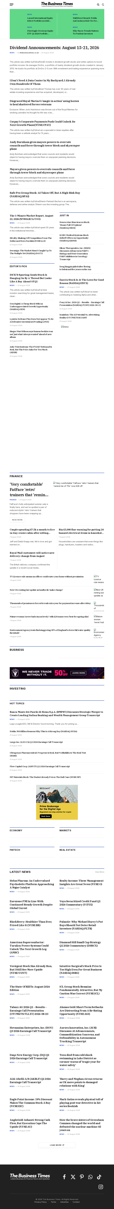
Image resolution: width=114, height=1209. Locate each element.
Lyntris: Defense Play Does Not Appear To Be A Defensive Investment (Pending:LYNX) (32, 320)
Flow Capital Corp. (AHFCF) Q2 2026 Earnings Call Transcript (40, 766)
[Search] (98, 4)
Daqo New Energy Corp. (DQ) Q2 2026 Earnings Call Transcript (29, 1056)
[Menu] (11, 4)
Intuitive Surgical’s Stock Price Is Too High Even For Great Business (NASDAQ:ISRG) (81, 970)
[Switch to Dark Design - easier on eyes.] (102, 4)
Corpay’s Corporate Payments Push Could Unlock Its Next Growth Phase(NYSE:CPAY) (42, 123)
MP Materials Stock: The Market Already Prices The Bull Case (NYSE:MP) (45, 777)
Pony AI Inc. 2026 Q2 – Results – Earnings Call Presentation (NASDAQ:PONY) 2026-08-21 (82, 303)
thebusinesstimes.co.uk (29, 53)
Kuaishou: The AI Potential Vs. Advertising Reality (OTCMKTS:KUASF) (80, 316)
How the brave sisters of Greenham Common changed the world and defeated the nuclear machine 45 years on (82, 1125)
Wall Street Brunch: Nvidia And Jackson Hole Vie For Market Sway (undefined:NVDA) (85, 19)
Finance (13, 500)
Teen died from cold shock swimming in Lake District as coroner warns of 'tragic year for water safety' (80, 1060)
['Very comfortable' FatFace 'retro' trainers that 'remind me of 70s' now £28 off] (78, 496)
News (29, 14)
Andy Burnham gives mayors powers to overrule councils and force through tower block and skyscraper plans (45, 145)
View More (99, 872)
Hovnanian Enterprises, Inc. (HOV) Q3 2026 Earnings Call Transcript (31, 1029)
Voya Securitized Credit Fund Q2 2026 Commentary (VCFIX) (80, 903)
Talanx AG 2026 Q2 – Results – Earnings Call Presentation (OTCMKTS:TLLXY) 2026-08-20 (29, 1011)
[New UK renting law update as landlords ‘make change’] (99, 593)
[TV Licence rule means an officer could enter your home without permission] (99, 579)
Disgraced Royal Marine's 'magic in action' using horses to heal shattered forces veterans (44, 102)
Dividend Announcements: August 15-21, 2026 (54, 47)
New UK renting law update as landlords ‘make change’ (36, 590)
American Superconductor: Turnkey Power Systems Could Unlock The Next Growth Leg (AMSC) (29, 947)
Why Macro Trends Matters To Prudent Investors (86, 32)
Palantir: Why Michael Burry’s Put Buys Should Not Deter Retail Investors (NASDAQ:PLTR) (81, 925)
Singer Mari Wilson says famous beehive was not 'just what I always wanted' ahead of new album (31, 334)
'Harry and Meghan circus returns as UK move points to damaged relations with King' (81, 1082)
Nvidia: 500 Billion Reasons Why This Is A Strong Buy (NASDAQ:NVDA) (43, 731)
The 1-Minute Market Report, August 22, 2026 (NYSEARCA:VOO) (31, 217)
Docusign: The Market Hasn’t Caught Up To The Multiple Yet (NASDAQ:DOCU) (31, 252)
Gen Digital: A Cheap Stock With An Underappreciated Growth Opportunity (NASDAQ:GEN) (29, 306)
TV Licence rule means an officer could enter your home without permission (47, 576)
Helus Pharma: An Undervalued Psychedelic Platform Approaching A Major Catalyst (32, 884)
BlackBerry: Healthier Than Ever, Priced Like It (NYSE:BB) (31, 923)
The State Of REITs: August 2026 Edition (30, 988)
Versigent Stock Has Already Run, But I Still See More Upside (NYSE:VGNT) (31, 970)
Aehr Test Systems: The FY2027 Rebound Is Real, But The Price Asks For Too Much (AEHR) (31, 349)
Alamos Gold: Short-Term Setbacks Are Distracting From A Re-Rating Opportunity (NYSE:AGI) (81, 1011)
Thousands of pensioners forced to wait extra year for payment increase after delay (50, 603)
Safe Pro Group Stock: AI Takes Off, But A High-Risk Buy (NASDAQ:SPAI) (45, 194)
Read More (17, 520)
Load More (56, 1145)
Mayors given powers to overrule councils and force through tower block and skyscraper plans (42, 171)
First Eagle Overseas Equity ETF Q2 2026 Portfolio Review (40, 32)
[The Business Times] (57, 4)
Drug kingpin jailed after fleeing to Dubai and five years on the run (75, 268)
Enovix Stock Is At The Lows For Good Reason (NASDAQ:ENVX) (82, 281)
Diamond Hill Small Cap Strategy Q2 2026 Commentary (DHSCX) (80, 944)
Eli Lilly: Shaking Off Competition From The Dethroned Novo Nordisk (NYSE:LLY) (31, 239)
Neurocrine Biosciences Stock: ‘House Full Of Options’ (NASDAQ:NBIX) (75, 225)
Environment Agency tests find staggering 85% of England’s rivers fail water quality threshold (50, 631)
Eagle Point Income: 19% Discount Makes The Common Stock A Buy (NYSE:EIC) (31, 1103)
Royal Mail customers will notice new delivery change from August (32, 554)
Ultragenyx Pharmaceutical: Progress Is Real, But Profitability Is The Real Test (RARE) (48, 754)
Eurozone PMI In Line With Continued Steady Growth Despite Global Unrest (31, 905)
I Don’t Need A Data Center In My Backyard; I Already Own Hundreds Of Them (43, 82)
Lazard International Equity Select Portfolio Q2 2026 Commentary (40, 19)
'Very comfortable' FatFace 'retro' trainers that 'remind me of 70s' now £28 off (28, 489)
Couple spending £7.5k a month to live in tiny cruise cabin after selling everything (32, 531)
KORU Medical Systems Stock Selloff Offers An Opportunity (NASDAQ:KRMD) (74, 238)
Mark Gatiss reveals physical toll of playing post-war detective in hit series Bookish (81, 1103)
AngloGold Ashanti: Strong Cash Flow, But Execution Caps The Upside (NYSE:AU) (30, 1123)
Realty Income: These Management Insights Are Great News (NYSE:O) (81, 882)
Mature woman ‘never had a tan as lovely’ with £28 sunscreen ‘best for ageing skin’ (49, 616)
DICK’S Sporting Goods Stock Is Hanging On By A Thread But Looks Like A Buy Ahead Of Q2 (30, 278)
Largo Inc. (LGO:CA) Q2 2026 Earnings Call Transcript (36, 742)
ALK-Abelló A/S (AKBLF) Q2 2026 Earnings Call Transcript (30, 1080)
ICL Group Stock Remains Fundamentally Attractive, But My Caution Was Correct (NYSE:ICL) (81, 990)
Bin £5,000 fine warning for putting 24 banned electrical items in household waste (81, 531)
